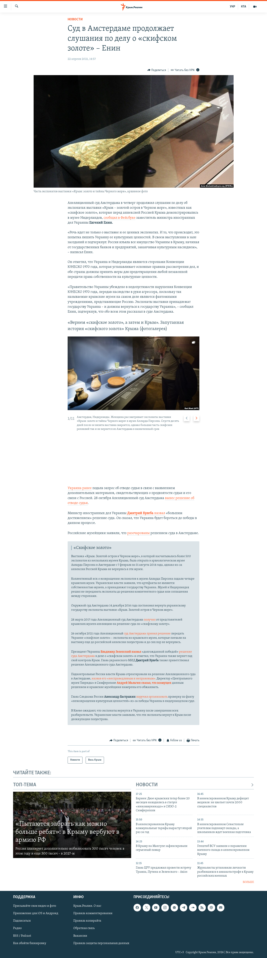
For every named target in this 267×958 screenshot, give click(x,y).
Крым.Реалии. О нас (87, 906)
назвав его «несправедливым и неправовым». (124, 678)
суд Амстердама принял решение (147, 633)
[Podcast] (211, 907)
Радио (17, 928)
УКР (232, 6)
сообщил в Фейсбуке (119, 218)
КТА (243, 6)
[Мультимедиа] (255, 6)
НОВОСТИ (147, 785)
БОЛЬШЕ (248, 882)
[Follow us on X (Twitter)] (146, 907)
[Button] (156, 70)
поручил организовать (152, 696)
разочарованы (139, 533)
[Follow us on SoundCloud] (192, 907)
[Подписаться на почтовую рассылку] (220, 907)
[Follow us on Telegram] (183, 907)
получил (150, 619)
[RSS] (202, 907)
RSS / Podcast (22, 935)
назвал (146, 513)
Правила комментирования (92, 913)
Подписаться (22, 920)
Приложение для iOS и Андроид (35, 913)
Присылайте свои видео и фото (34, 906)
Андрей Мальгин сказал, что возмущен (144, 683)
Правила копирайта (87, 920)
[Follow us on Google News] (174, 907)
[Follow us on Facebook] (137, 907)
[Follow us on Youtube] (155, 907)
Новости (75, 19)
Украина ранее (80, 488)
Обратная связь (84, 928)
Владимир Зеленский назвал (121, 651)
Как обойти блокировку (29, 943)
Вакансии (80, 935)
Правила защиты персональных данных (101, 943)
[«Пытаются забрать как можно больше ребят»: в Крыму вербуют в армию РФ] (72, 825)
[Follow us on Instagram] (165, 907)
